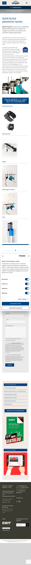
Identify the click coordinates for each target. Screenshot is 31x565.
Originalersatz (8, 404)
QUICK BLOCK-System (10, 401)
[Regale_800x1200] (9, 165)
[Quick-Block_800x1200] (9, 110)
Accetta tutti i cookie (15, 303)
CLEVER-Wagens (15, 52)
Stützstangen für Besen (8, 189)
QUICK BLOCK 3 (6, 134)
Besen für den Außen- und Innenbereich (15, 391)
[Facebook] (17, 501)
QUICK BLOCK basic (7, 106)
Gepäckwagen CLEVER (11, 397)
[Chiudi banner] (28, 256)
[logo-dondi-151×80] (15, 1)
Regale (4, 161)
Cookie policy (5, 530)
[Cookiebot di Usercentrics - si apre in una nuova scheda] (19, 256)
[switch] (27, 284)
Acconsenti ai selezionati (15, 308)
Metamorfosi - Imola (21, 541)
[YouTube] (19, 501)
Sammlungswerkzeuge (11, 394)
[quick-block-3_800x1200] (9, 137)
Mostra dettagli (22, 299)
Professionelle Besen (10, 388)
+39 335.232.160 (24, 487)
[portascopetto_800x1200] (9, 221)
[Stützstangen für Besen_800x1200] (9, 193)
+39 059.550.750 (22, 486)
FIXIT (3, 217)
